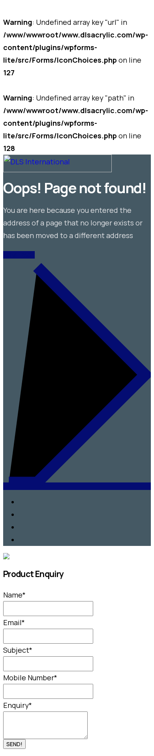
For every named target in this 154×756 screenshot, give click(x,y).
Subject (17, 650)
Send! (14, 744)
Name (14, 595)
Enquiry (17, 705)
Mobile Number (30, 677)
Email (14, 622)
